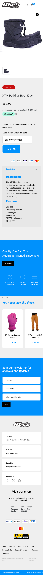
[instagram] (19, 480)
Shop (4, 546)
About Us (12, 546)
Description (10, 169)
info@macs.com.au (13, 467)
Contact (27, 546)
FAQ (33, 546)
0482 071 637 (25, 440)
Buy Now (8, 264)
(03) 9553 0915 (12, 453)
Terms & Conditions (22, 550)
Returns (35, 550)
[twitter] (13, 480)
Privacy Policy (7, 550)
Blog (19, 546)
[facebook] (7, 480)
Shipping (5, 553)
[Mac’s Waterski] (11, 5)
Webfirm (31, 561)
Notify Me (11, 149)
